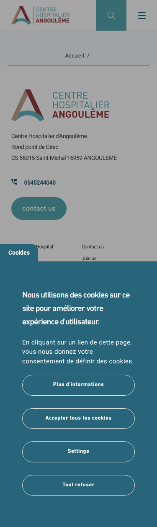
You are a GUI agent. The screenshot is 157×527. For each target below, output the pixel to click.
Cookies (19, 252)
